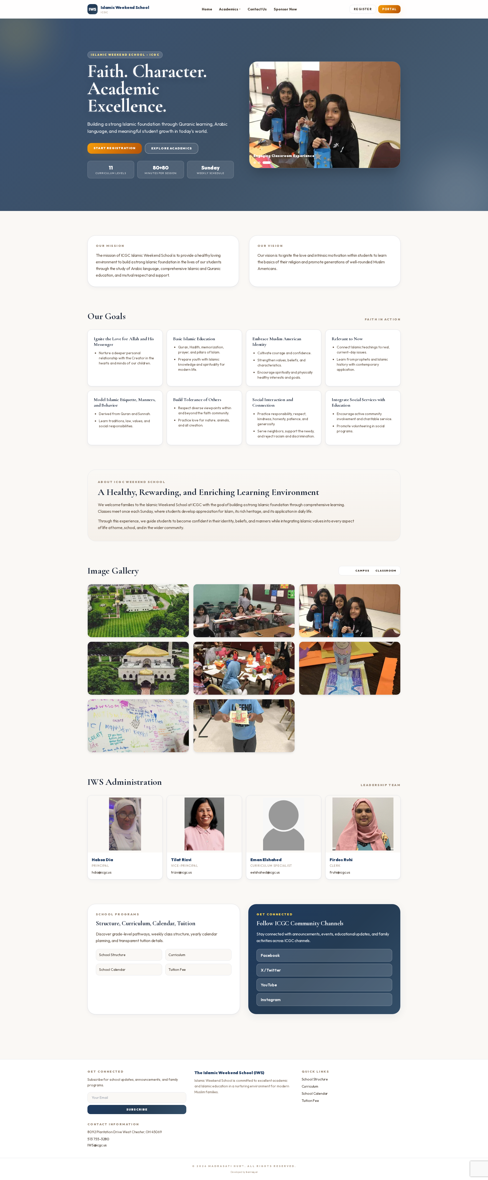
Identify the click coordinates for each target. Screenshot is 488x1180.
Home (207, 9)
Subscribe (137, 1109)
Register (363, 9)
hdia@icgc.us (102, 872)
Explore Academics (171, 148)
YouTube (269, 984)
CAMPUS (362, 570)
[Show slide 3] (267, 162)
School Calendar (112, 969)
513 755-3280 (98, 1139)
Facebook (270, 955)
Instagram (271, 999)
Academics (229, 9)
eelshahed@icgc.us (265, 872)
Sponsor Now (285, 9)
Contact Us (257, 9)
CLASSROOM (385, 570)
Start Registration (115, 148)
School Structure (112, 954)
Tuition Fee (177, 969)
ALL (346, 570)
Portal (389, 9)
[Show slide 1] (254, 162)
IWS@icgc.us (97, 1145)
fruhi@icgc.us (340, 872)
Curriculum (177, 954)
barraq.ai (251, 1172)
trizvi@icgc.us (181, 872)
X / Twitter (271, 970)
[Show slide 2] (259, 162)
